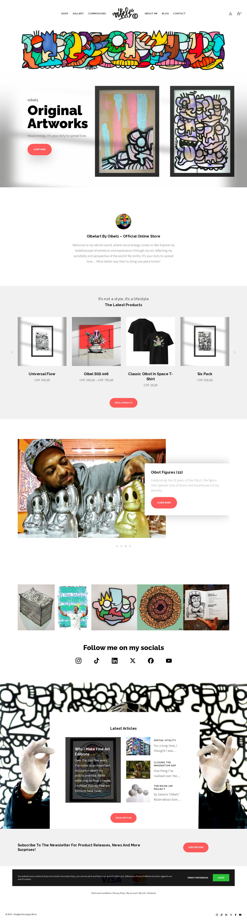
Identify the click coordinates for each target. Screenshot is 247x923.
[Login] (228, 13)
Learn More (194, 502)
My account (133, 893)
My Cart (143, 893)
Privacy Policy (120, 893)
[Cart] (236, 13)
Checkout (151, 893)
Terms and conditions (102, 893)
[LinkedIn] (226, 915)
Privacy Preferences (198, 877)
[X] (231, 915)
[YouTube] (240, 915)
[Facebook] (235, 915)
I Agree (221, 877)
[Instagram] (217, 915)
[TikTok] (222, 915)
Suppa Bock (31, 914)
